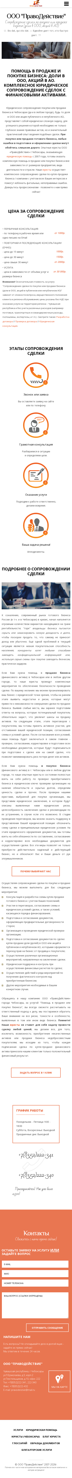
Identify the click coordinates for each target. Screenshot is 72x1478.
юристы (47, 169)
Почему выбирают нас (35, 871)
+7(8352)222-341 (36, 1155)
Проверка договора (26, 321)
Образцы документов (45, 1443)
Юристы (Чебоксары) (26, 1436)
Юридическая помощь (41, 1429)
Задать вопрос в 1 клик (36, 1072)
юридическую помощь (19, 156)
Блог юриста (52, 1436)
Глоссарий (19, 1443)
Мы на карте (59, 1386)
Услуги (18, 1429)
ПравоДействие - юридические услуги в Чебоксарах (36, 3)
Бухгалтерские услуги (37, 1449)
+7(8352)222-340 (36, 1175)
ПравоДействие (34, 1464)
